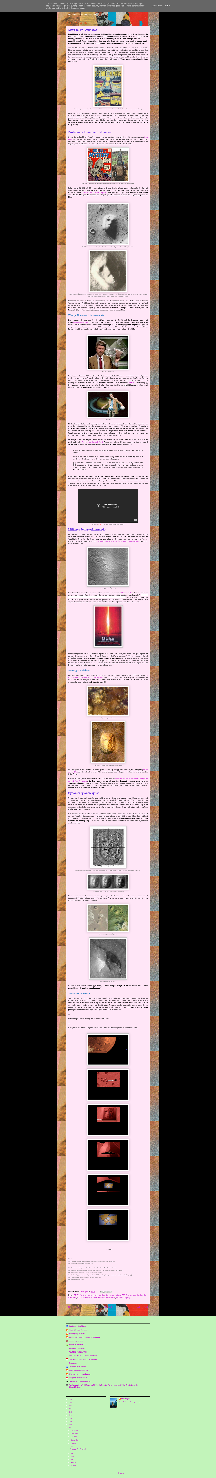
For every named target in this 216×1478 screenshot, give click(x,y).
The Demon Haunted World (92, 442)
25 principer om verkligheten (80, 1374)
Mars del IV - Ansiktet (78, 1449)
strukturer (119, 1298)
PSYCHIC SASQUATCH (77, 1352)
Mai (72, 1453)
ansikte (95, 1295)
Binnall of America (76, 1345)
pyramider (86, 1298)
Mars (74, 1298)
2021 (71, 1415)
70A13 (82, 1295)
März (73, 1459)
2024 (71, 1406)
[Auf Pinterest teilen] (111, 1292)
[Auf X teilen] (106, 1292)
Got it (167, 6)
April (72, 1456)
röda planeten (110, 1298)
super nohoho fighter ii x (78, 1370)
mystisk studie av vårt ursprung (94, 193)
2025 (71, 1402)
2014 (71, 1428)
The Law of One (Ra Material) (80, 1381)
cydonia (118, 1295)
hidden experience (76, 1341)
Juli (72, 1446)
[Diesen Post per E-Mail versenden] (101, 1292)
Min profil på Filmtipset (78, 1378)
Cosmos (131, 383)
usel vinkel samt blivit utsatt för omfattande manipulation (117, 541)
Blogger (121, 1473)
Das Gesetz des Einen (77, 1326)
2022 (71, 1412)
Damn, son (73, 1363)
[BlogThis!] (103, 1292)
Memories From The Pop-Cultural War (83, 1356)
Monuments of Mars (80, 322)
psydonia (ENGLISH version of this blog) (84, 1337)
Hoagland (140, 1295)
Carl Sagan (110, 1295)
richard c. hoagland (97, 1298)
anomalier (88, 1295)
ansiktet (102, 1295)
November (75, 1434)
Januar (73, 1466)
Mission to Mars (127, 593)
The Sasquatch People (77, 1367)
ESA (123, 1295)
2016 (71, 1421)
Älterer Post (142, 1307)
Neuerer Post (74, 1307)
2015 (71, 1425)
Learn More (157, 6)
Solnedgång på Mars (77, 1333)
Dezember (75, 1430)
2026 (71, 1399)
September (75, 1440)
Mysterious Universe (76, 1348)
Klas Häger (125, 1399)
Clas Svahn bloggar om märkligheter (83, 1359)
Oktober (74, 1437)
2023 (71, 1409)
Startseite (108, 1307)
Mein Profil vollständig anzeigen (130, 1402)
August (73, 1443)
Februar (74, 1462)
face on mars (131, 1295)
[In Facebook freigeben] (108, 1292)
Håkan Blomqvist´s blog (78, 1330)
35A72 (76, 1295)
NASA (79, 1298)
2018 (71, 1418)
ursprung (127, 1298)
